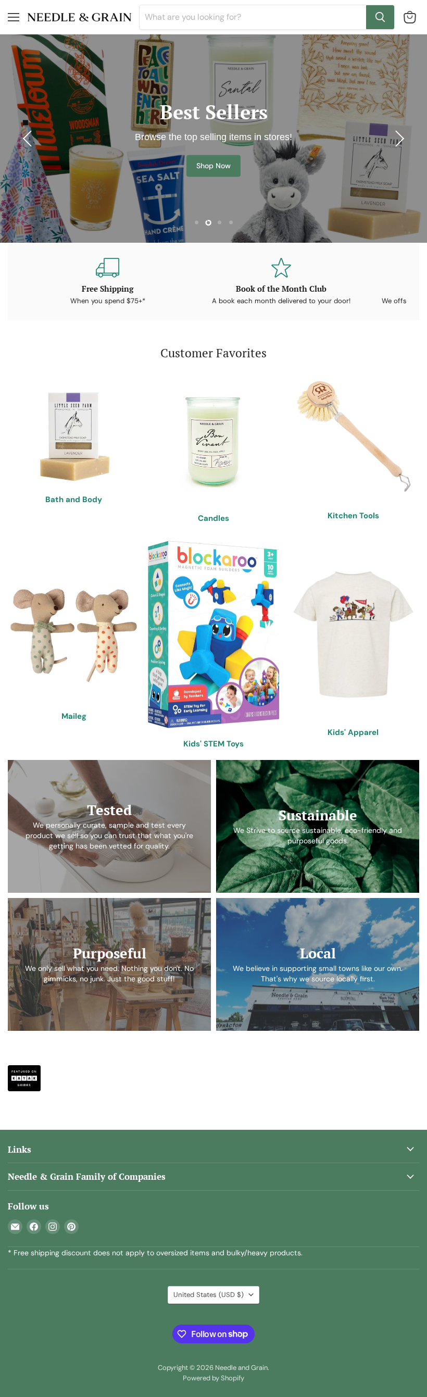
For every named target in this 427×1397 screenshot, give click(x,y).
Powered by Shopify (213, 1378)
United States (208, 1294)
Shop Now (213, 165)
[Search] (380, 17)
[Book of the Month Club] (281, 281)
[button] (28, 138)
